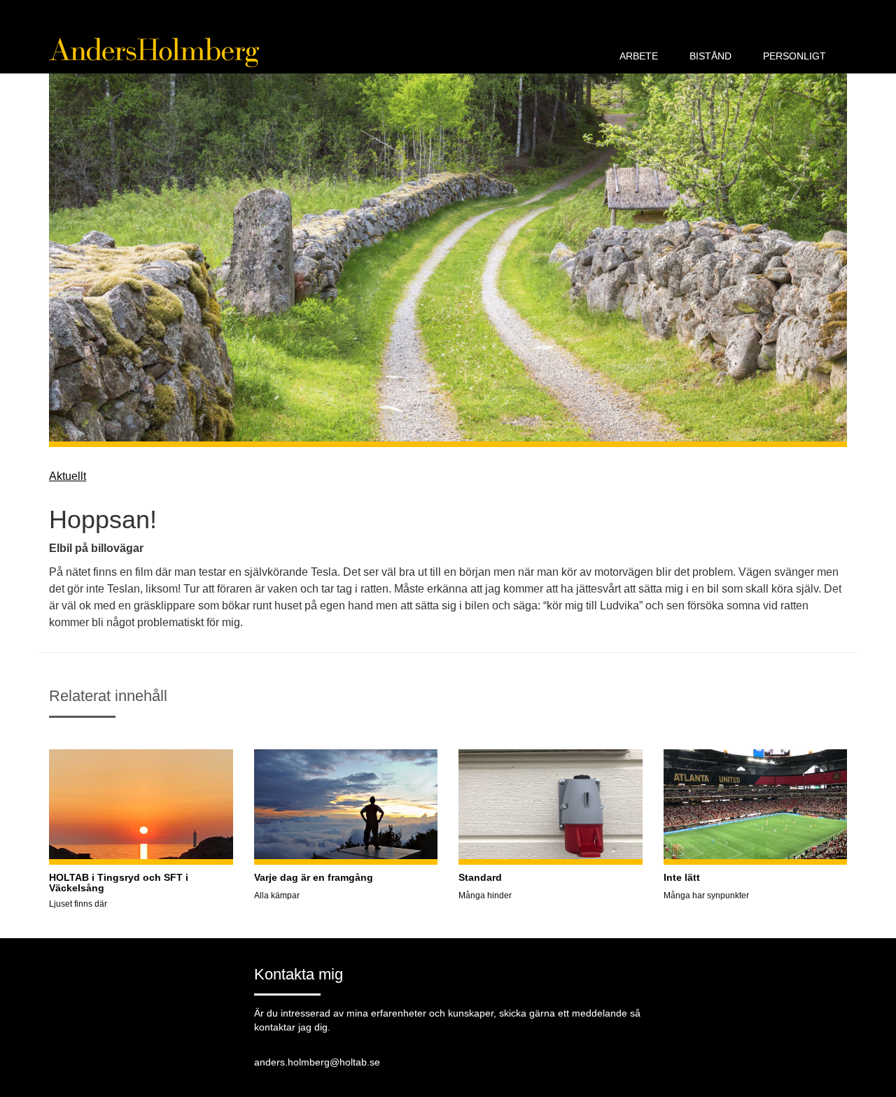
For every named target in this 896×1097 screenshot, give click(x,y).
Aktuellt (67, 476)
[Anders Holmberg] (154, 52)
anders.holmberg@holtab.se (317, 1062)
